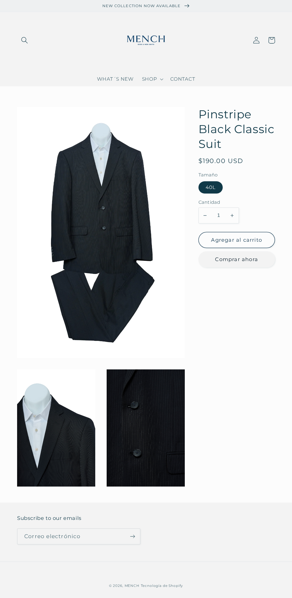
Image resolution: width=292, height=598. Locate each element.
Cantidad (209, 202)
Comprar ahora (236, 259)
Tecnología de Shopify (162, 585)
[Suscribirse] (132, 536)
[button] (24, 40)
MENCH (132, 585)
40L (211, 187)
